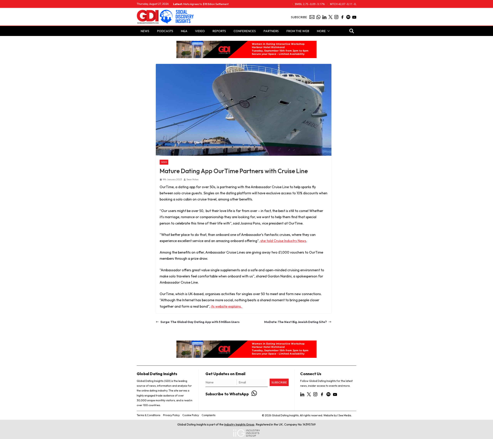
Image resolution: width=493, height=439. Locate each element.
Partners (271, 31)
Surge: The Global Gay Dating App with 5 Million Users (200, 322)
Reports (219, 31)
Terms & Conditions (148, 415)
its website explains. (227, 306)
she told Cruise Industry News (283, 241)
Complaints (208, 415)
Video (200, 31)
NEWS (145, 31)
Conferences (245, 31)
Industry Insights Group (239, 424)
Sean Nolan (193, 179)
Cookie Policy (190, 415)
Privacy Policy (171, 415)
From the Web (297, 31)
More (321, 31)
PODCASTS (165, 31)
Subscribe (299, 17)
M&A (184, 31)
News (164, 162)
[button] (328, 31)
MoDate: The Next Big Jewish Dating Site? (295, 322)
